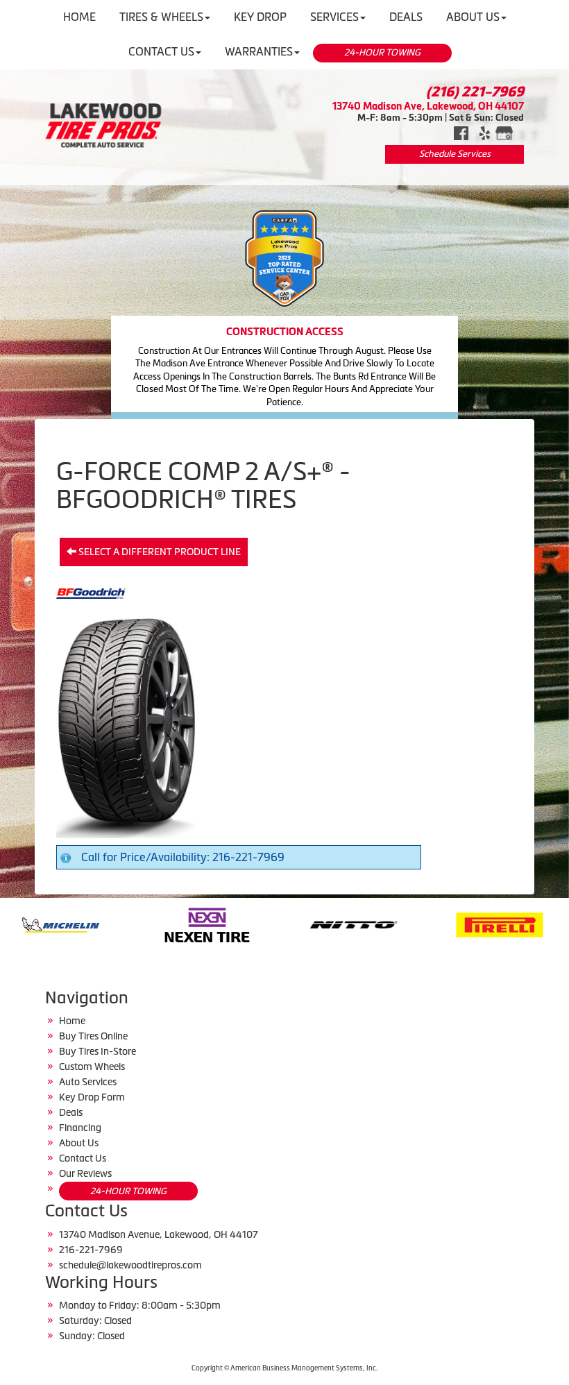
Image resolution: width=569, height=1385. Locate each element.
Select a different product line (158, 551)
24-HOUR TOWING (382, 52)
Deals (71, 1112)
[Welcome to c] (103, 125)
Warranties (259, 51)
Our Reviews (85, 1173)
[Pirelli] (412, 923)
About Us (79, 1142)
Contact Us (161, 51)
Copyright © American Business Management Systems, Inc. (284, 1368)
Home (72, 1020)
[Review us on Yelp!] (484, 132)
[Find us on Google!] (504, 132)
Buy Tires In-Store (97, 1051)
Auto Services (88, 1081)
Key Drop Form (92, 1097)
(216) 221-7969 (475, 91)
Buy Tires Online (93, 1036)
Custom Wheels (92, 1066)
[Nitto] (266, 923)
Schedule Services (455, 153)
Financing (80, 1127)
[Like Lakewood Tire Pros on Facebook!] (461, 132)
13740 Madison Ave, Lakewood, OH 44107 (428, 106)
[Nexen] (120, 923)
